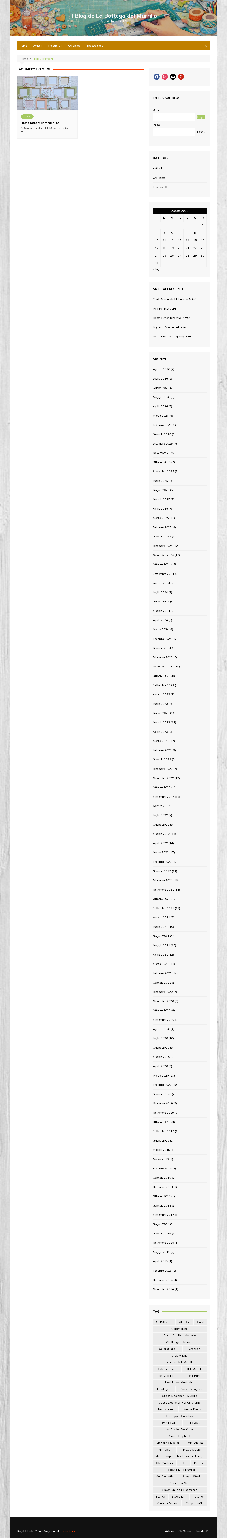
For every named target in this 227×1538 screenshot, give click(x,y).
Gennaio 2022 (162, 871)
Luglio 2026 (160, 378)
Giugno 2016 (161, 1224)
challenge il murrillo (179, 1342)
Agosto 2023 (161, 694)
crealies (194, 1349)
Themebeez (67, 1531)
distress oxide (167, 1369)
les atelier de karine (180, 1429)
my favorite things (190, 1456)
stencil (160, 1496)
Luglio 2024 (160, 592)
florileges (164, 1389)
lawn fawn (168, 1422)
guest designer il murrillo (179, 1396)
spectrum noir (180, 1483)
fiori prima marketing (180, 1382)
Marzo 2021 (161, 964)
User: (156, 110)
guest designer (191, 1389)
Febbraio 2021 (162, 973)
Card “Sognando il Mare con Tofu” (174, 299)
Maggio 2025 (161, 499)
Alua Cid (185, 1322)
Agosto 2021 (161, 917)
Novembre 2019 (163, 1112)
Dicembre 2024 (163, 546)
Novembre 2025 (163, 453)
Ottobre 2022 (162, 787)
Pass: (156, 125)
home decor (192, 1409)
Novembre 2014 (163, 1289)
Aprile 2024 (160, 620)
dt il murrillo (194, 1369)
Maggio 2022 (161, 834)
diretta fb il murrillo (180, 1362)
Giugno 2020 (161, 1047)
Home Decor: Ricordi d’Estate (171, 318)
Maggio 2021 (161, 945)
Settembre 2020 (163, 1019)
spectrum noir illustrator (179, 1490)
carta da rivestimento (180, 1335)
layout (195, 1422)
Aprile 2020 (160, 1066)
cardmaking (179, 1328)
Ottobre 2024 (162, 564)
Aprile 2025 (160, 508)
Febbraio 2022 (162, 861)
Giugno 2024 (161, 601)
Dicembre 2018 (163, 1187)
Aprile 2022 (160, 843)
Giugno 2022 (161, 824)
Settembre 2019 (163, 1131)
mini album (195, 1443)
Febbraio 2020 (162, 1084)
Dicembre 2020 (163, 991)
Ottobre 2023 (162, 676)
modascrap (163, 1456)
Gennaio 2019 (162, 1177)
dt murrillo (166, 1375)
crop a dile (180, 1355)
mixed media (192, 1449)
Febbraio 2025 (162, 527)
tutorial (198, 1496)
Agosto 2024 (161, 583)
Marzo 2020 (161, 1075)
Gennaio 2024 (162, 648)
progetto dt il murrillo (179, 1469)
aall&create (164, 1322)
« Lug (156, 269)
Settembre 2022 (163, 796)
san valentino (165, 1476)
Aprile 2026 (160, 406)
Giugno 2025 (161, 490)
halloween (165, 1409)
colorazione (167, 1349)
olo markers (164, 1463)
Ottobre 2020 (162, 1010)
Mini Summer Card (164, 308)
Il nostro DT (55, 45)
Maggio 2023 (161, 722)
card (200, 1322)
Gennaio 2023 (162, 759)
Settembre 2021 (163, 908)
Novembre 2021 (163, 889)
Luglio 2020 (160, 1038)
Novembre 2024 (163, 555)
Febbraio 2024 (162, 638)
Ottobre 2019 (162, 1122)
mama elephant (179, 1436)
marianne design (168, 1443)
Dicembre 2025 (163, 443)
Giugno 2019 (161, 1140)
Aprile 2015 (160, 1261)
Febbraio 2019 (162, 1168)
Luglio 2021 (160, 926)
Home (23, 45)
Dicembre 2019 (163, 1103)
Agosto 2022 (161, 806)
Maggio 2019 (161, 1149)
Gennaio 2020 (162, 1094)
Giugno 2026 (161, 388)
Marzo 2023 (161, 741)
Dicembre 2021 (163, 880)
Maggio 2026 (161, 397)
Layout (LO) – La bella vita (169, 327)
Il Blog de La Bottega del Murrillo (113, 15)
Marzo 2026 (161, 415)
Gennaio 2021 (162, 982)
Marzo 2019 (161, 1159)
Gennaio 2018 (162, 1205)
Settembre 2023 (163, 685)
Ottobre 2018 (162, 1196)
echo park (193, 1375)
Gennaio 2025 (162, 536)
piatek (198, 1463)
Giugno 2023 (161, 713)
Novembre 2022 (163, 778)
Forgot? (201, 131)
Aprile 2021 (160, 954)
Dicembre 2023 (163, 657)
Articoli (37, 45)
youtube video (167, 1503)
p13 (183, 1463)
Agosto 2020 (161, 1029)
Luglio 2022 (160, 815)
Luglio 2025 (160, 481)
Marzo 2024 (161, 629)
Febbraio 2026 (162, 425)
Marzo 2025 (161, 518)
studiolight (179, 1496)
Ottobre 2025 (162, 462)
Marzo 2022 (161, 852)
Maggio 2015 (161, 1252)
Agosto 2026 (161, 369)
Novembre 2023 (163, 666)
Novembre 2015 (163, 1242)
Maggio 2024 (161, 611)
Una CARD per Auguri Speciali (172, 336)
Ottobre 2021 (162, 899)
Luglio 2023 (160, 703)
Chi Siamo (74, 45)
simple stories (193, 1476)
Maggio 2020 (161, 1056)
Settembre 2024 (163, 573)
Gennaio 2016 (162, 1233)
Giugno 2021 (161, 936)
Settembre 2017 (163, 1214)
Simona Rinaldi (33, 128)
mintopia (165, 1449)
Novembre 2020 (163, 1001)
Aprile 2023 (160, 731)
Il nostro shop (95, 45)
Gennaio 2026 (162, 434)
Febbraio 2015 (162, 1270)
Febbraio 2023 (162, 750)
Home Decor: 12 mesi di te (40, 123)
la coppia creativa (179, 1416)
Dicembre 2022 (163, 769)
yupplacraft (194, 1503)
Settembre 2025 (163, 471)
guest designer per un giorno (180, 1402)
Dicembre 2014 (163, 1280)
